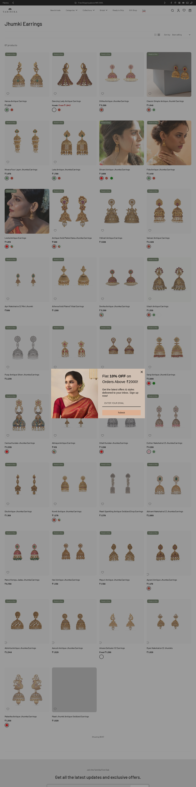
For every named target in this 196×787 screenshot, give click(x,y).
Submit (121, 412)
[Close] (142, 372)
